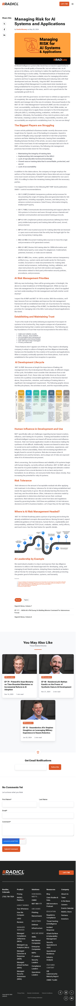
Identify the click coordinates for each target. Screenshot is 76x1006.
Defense (35, 925)
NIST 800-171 (37, 904)
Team (63, 897)
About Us (64, 894)
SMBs (34, 937)
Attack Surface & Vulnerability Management (52, 936)
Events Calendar (67, 908)
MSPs (34, 953)
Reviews (20, 922)
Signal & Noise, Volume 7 (23, 606)
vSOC (19, 919)
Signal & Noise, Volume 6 (23, 617)
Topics (26, 600)
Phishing (35, 912)
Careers (64, 905)
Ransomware (37, 916)
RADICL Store (66, 912)
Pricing (19, 894)
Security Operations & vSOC (52, 945)
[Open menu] (72, 4)
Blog (48, 894)
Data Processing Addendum (35, 997)
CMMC (34, 900)
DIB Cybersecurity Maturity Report (53, 973)
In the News (65, 901)
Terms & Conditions (47, 993)
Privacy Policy (20, 993)
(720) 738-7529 (8, 897)
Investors (64, 919)
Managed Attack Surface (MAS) (22, 965)
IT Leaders (36, 956)
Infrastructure (37, 928)
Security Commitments (33, 993)
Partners (64, 915)
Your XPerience (22, 909)
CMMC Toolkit (52, 980)
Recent (18, 600)
